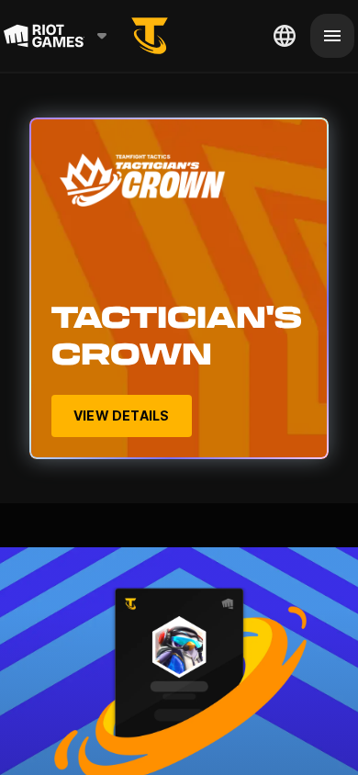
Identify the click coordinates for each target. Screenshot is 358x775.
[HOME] (150, 35)
